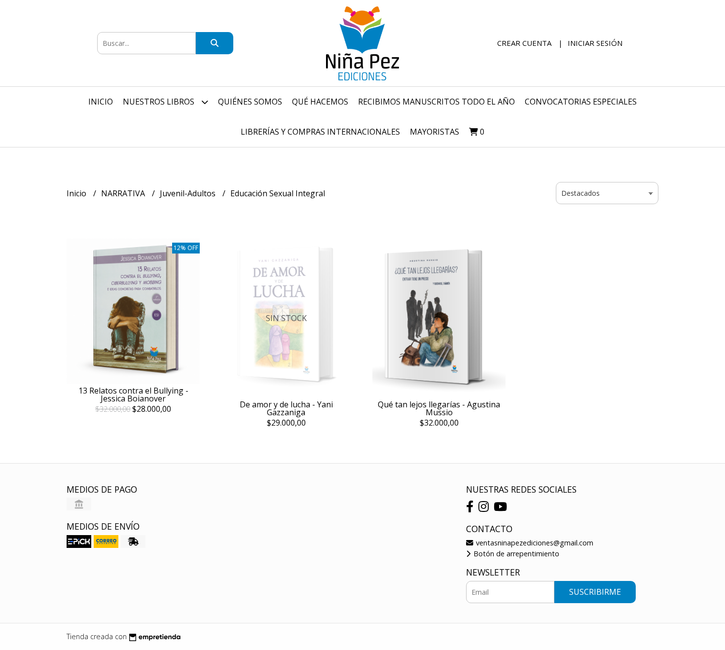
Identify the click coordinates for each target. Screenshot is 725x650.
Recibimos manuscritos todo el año (436, 101)
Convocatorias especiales (581, 101)
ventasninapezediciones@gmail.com (533, 542)
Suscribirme (595, 591)
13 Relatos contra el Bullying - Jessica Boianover (133, 394)
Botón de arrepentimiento (515, 553)
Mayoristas (434, 131)
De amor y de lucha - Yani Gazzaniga (286, 408)
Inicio (100, 101)
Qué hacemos (320, 101)
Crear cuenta (524, 43)
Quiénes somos (250, 101)
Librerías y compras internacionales (320, 131)
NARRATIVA (124, 193)
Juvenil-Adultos (189, 193)
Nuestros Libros (159, 101)
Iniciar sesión (595, 43)
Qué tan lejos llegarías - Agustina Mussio (439, 408)
